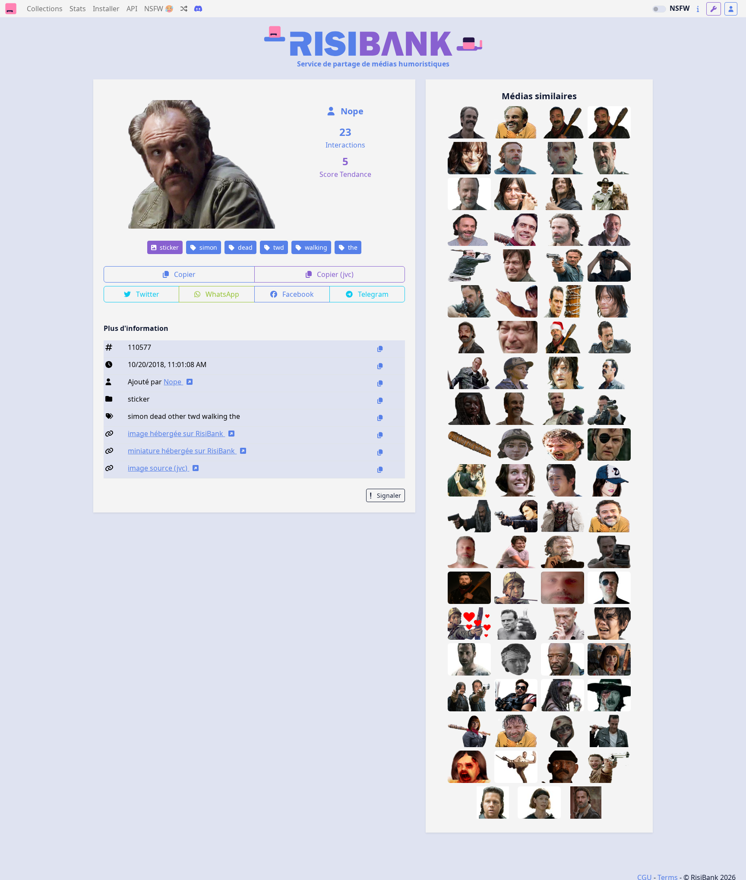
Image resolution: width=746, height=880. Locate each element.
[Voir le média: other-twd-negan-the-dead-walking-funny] (515, 230)
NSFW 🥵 (159, 8)
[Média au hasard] (184, 8)
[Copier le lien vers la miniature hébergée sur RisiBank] (379, 452)
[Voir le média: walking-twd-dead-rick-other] (585, 802)
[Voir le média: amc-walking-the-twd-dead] (515, 158)
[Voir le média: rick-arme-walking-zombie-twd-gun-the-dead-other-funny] (562, 516)
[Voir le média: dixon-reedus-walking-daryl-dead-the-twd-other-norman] (515, 301)
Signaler (388, 495)
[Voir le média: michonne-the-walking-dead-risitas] (562, 695)
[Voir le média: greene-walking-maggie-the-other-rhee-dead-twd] (515, 480)
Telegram (372, 294)
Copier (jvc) (334, 274)
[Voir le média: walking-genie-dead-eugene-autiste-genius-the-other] (492, 802)
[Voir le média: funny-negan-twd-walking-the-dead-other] (609, 230)
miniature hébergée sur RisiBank (182, 451)
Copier (184, 274)
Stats (78, 8)
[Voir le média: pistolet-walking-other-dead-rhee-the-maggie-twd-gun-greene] (515, 516)
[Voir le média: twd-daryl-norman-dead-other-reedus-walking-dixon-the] (609, 301)
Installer (106, 8)
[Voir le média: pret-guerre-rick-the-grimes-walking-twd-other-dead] (469, 301)
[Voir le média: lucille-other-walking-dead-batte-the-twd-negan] (562, 301)
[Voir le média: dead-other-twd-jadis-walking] (539, 802)
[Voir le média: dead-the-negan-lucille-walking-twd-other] (469, 444)
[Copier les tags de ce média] (379, 417)
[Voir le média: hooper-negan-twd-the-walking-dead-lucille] (469, 588)
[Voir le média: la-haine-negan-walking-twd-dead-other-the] (515, 623)
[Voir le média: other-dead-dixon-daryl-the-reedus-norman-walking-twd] (562, 194)
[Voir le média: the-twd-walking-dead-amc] (469, 230)
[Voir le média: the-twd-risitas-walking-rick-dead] (469, 194)
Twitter (146, 294)
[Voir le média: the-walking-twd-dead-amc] (515, 409)
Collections (45, 8)
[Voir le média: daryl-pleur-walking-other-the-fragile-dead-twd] (515, 552)
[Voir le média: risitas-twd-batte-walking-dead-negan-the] (562, 122)
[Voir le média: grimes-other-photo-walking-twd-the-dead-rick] (609, 552)
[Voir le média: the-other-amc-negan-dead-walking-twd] (469, 265)
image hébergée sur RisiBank (176, 433)
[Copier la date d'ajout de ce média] (379, 366)
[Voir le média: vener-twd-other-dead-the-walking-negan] (469, 373)
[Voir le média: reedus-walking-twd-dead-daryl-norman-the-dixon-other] (515, 194)
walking (315, 247)
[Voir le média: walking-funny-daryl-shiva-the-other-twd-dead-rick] (469, 480)
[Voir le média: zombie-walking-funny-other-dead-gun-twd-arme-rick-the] (609, 194)
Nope (351, 111)
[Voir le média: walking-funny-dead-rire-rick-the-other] (515, 731)
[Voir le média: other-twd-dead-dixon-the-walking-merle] (562, 409)
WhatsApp (221, 294)
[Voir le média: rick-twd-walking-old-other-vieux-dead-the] (469, 552)
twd (278, 247)
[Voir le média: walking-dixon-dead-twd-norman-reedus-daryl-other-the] (515, 337)
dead (244, 247)
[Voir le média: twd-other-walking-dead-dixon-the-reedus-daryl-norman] (515, 265)
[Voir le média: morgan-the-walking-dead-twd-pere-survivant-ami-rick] (562, 659)
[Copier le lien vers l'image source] (379, 469)
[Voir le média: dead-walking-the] (609, 731)
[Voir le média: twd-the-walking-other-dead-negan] (609, 337)
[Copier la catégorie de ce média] (379, 400)
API (131, 8)
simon (207, 247)
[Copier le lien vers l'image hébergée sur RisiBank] (379, 435)
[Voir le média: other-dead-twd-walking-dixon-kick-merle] (515, 767)
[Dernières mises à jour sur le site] (698, 9)
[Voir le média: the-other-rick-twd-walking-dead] (562, 444)
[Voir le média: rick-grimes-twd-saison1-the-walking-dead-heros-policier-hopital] (469, 659)
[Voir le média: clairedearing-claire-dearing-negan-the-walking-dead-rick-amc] (469, 731)
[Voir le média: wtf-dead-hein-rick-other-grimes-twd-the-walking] (562, 230)
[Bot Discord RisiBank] (198, 8)
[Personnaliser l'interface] (713, 9)
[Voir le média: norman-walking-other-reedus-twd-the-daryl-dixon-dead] (469, 158)
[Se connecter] (730, 9)
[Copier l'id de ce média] (379, 348)
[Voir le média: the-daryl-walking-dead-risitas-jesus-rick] (469, 695)
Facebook (297, 294)
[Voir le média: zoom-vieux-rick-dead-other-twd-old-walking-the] (562, 588)
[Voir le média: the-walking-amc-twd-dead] (469, 409)
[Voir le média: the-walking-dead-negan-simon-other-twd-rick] (469, 122)
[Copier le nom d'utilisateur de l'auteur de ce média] (379, 383)
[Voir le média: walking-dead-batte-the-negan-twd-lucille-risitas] (609, 122)
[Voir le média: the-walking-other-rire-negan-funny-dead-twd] (609, 158)
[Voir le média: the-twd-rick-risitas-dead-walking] (469, 337)
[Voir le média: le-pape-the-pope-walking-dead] (562, 767)
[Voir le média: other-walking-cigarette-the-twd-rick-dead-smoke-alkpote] (562, 552)
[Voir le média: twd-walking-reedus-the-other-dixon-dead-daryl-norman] (562, 373)
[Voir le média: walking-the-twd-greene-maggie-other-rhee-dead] (609, 623)
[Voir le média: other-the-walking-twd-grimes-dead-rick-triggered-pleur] (562, 158)
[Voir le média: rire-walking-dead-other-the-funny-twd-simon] (515, 122)
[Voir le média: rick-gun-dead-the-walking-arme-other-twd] (562, 265)
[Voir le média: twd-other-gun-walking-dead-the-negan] (609, 409)
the (351, 247)
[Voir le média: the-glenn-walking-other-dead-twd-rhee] (562, 480)
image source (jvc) (158, 468)
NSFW (679, 8)
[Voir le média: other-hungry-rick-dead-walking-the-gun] (609, 767)
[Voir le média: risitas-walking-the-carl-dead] (609, 695)
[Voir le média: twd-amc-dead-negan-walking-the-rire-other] (609, 516)
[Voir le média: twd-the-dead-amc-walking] (469, 516)
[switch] (659, 9)
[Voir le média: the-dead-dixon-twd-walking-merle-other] (562, 623)
